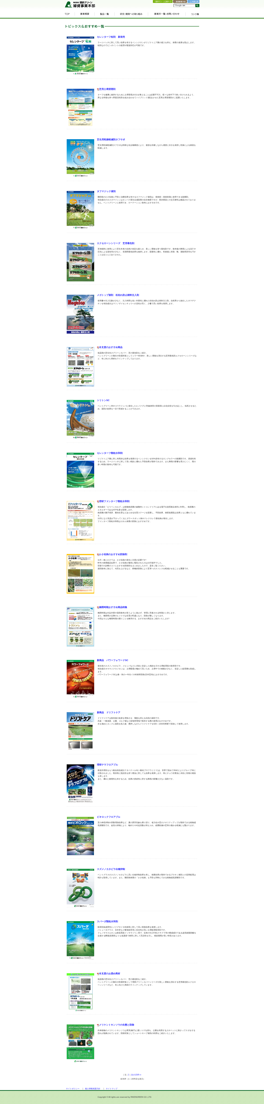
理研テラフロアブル (107, 764)
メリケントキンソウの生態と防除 (116, 1024)
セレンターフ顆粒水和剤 (110, 453)
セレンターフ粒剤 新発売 (111, 37)
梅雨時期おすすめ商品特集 (113, 607)
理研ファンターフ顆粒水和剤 (114, 501)
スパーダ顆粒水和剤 (107, 921)
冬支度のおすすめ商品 (111, 347)
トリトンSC (103, 400)
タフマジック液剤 (106, 191)
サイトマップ (111, 1089)
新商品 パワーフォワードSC (112, 660)
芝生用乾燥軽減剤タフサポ (111, 139)
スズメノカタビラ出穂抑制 (111, 869)
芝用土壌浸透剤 (107, 89)
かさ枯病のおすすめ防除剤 (113, 554)
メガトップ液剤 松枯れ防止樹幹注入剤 (118, 295)
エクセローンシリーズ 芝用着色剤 (115, 243)
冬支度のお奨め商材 (109, 973)
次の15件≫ (136, 1074)
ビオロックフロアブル (108, 817)
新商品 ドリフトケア (108, 712)
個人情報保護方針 (92, 1089)
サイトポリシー (72, 1089)
